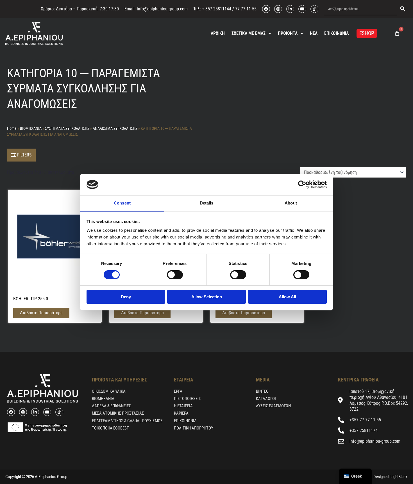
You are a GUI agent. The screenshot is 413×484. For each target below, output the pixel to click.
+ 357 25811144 (216, 9)
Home (12, 128)
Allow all (287, 296)
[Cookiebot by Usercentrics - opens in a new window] (302, 184)
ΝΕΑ (313, 33)
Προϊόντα (288, 33)
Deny (126, 296)
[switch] (175, 274)
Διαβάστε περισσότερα (41, 312)
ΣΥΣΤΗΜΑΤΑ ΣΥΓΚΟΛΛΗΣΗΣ (67, 128)
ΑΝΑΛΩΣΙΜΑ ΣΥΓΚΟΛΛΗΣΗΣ (115, 128)
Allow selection (206, 296)
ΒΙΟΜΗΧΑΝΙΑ (31, 128)
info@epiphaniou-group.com (162, 9)
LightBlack (398, 476)
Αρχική (218, 33)
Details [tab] (207, 203)
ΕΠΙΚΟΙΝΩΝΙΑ (336, 33)
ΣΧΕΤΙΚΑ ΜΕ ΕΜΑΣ (249, 33)
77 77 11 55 (245, 9)
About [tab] (291, 203)
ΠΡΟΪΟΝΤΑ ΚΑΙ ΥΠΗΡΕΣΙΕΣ (119, 380)
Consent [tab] (122, 203)
